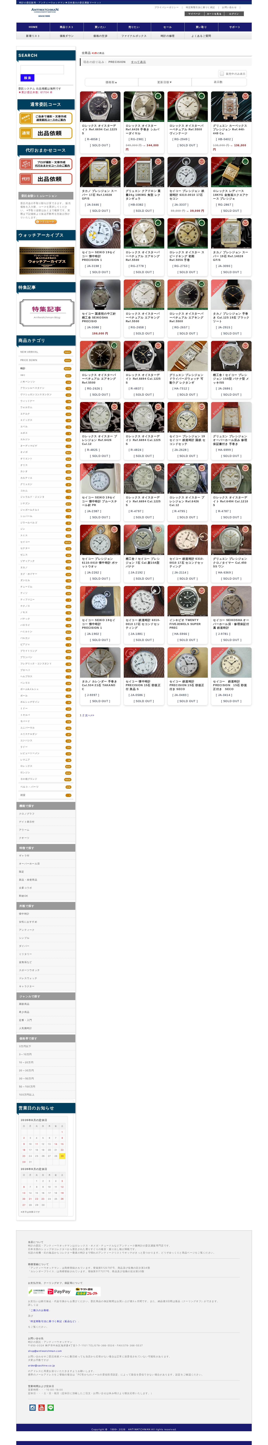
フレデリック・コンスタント (45, 663)
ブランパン (45, 657)
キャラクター (27, 986)
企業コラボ (25, 887)
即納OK (23, 895)
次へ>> (89, 715)
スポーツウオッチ (29, 970)
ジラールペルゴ (45, 522)
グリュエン (45, 484)
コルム (45, 490)
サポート (235, 27)
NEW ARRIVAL (45, 352)
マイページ (194, 13)
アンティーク (27, 929)
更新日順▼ (164, 82)
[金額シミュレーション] (46, 221)
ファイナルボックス (134, 35)
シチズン (45, 503)
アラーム (24, 829)
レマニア (45, 759)
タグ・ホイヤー (45, 574)
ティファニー (45, 599)
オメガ (45, 452)
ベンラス (45, 683)
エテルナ (45, 413)
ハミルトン (45, 631)
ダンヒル (45, 580)
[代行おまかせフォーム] (45, 185)
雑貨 (45, 795)
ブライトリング (45, 651)
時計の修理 (168, 35)
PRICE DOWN (45, 360)
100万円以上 (27, 1094)
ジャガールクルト (45, 510)
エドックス (45, 420)
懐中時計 (24, 913)
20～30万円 (26, 1070)
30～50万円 (26, 1078)
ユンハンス (45, 740)
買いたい (100, 27)
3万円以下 (25, 1046)
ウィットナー (45, 401)
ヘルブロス (45, 676)
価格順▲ (112, 82)
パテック (45, 619)
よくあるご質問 (201, 35)
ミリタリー (25, 954)
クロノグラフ (27, 813)
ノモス (45, 612)
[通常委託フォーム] (45, 140)
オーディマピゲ (45, 446)
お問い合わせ (229, 7)
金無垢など (25, 962)
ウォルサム (45, 407)
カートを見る (214, 13)
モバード (45, 721)
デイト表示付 (27, 821)
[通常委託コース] (45, 125)
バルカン (45, 638)
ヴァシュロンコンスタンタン (45, 394)
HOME (33, 27)
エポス (45, 433)
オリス (45, 465)
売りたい (134, 27)
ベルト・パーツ (45, 786)
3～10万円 (25, 1054)
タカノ (45, 567)
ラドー (45, 747)
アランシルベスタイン (45, 388)
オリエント (45, 458)
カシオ (45, 471)
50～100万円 (27, 1086)
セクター (45, 548)
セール (167, 27)
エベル (45, 426)
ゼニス (45, 554)
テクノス (45, 606)
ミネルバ (45, 715)
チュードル (45, 586)
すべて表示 (138, 62)
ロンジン (45, 772)
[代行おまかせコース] (45, 171)
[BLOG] (46, 326)
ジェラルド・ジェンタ (45, 497)
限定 (21, 871)
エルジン (45, 439)
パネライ (45, 625)
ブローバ (45, 670)
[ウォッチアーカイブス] (46, 274)
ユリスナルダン (45, 734)
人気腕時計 (25, 1028)
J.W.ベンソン (45, 381)
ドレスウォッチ (28, 978)
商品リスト (67, 27)
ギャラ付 (24, 855)
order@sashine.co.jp (41, 1365)
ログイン (234, 13)
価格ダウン (67, 35)
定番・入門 (25, 1020)
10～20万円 (26, 1062)
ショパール (45, 516)
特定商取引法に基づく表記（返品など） (54, 1321)
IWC (45, 375)
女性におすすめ (28, 921)
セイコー (45, 542)
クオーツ (24, 837)
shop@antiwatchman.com (45, 1350)
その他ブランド (45, 779)
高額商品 (24, 1003)
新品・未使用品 (28, 879)
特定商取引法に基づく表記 (200, 7)
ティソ (45, 593)
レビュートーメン (45, 753)
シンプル (24, 937)
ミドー (45, 708)
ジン (45, 529)
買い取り (201, 27)
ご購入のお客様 (40, 1310)
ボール (45, 695)
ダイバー (24, 945)
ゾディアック (45, 561)
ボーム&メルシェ (45, 689)
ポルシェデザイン (45, 702)
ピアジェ (45, 644)
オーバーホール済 (29, 863)
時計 (45, 368)
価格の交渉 (100, 35)
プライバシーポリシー (167, 7)
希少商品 (24, 1012)
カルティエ (45, 478)
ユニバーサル (45, 727)
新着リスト (33, 35)
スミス (45, 535)
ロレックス (45, 766)
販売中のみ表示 (236, 73)
